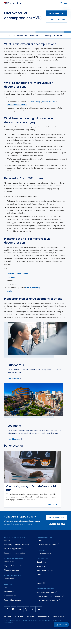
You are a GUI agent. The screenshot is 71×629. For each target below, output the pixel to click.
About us (7, 540)
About (8, 36)
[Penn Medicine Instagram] (13, 609)
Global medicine (10, 579)
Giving (6, 587)
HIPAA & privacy (19, 616)
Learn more (52, 504)
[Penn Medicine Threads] (26, 609)
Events (39, 574)
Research (40, 540)
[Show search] (61, 3)
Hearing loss (11, 277)
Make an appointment (56, 13)
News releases (42, 566)
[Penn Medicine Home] (31, 3)
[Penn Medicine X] (32, 609)
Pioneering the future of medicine (16, 544)
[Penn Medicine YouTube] (39, 609)
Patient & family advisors (13, 600)
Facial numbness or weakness (17, 274)
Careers (39, 583)
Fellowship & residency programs (49, 596)
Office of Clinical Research (46, 544)
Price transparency (58, 616)
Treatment (58, 36)
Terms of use (31, 616)
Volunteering (9, 592)
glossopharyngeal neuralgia (17, 104)
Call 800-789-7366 (57, 20)
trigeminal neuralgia (34, 102)
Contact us (7, 616)
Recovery (47, 36)
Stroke (9, 291)
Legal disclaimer (43, 616)
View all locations (14, 439)
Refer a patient (9, 562)
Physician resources (11, 570)
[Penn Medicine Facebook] (7, 609)
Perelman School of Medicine (47, 600)
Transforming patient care (13, 549)
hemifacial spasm (48, 102)
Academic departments (45, 592)
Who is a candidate (20, 36)
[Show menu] (65, 3)
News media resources (45, 570)
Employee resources (44, 553)
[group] (35, 479)
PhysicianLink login (11, 566)
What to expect (35, 36)
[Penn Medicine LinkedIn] (20, 609)
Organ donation (10, 596)
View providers (13, 378)
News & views (41, 562)
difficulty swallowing (32, 288)
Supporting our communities (14, 553)
